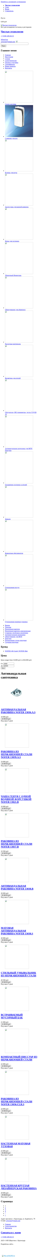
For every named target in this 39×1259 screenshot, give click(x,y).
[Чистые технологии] (9, 25)
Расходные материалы (13, 344)
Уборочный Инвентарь (13, 275)
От (2, 664)
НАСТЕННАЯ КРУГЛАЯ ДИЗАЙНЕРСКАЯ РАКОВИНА (19, 1187)
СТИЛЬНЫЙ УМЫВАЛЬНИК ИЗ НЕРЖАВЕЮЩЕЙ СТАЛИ (18, 974)
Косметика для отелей (13, 378)
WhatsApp (4, 39)
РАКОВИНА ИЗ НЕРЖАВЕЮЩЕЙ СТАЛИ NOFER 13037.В (16, 844)
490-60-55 (7, 36)
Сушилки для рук (11, 138)
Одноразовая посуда (12, 587)
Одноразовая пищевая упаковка (16, 622)
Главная (8, 55)
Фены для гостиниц (12, 241)
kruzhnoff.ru (18, 1244)
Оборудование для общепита (15, 310)
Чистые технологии (12, 31)
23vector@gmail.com (8, 42)
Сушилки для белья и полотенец (16, 633)
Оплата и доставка (11, 62)
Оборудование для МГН (13, 637)
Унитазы (8, 627)
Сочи (7, 7)
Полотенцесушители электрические (18, 631)
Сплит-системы (10, 104)
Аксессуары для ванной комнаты (16, 207)
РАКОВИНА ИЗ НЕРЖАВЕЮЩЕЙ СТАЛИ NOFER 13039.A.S (16, 754)
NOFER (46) (16, 651)
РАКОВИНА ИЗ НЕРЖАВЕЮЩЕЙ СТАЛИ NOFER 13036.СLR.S (16, 1101)
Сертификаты (10, 64)
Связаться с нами (11, 1232)
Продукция (9, 57)
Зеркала (8, 519)
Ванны (7, 625)
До (2, 666)
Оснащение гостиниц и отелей (16, 485)
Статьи (7, 59)
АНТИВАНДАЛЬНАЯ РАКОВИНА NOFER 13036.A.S (18, 711)
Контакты (8, 68)
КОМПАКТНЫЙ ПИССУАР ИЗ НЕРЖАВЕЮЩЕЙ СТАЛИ (19, 1058)
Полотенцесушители (12, 629)
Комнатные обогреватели (14, 553)
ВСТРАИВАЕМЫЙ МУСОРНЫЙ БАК (12, 1016)
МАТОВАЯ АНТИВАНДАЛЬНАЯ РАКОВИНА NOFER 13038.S (17, 931)
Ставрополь (9, 11)
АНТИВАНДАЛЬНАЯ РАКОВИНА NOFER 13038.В (17, 887)
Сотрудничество (11, 60)
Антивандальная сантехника (15, 635)
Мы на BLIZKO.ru (9, 1255)
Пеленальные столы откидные (16, 640)
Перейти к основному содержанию (13, 2)
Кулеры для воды (11, 172)
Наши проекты (10, 66)
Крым (7, 9)
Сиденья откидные (11, 642)
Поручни (8, 638)
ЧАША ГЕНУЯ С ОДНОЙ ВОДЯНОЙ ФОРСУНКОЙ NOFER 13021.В (16, 799)
